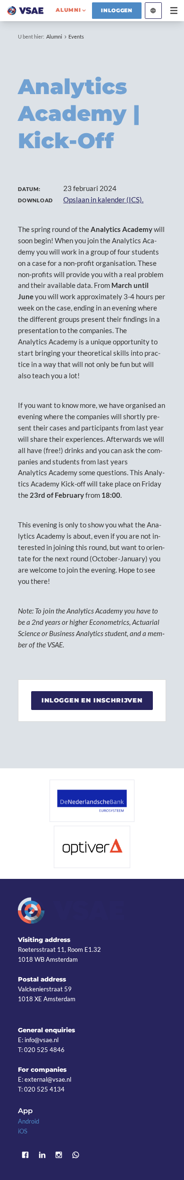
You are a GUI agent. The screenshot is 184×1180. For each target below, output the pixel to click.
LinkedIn (42, 1155)
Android (28, 1121)
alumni (68, 10)
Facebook (25, 1155)
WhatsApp (76, 1155)
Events (76, 36)
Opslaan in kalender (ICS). (103, 199)
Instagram (59, 1155)
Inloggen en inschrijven (92, 700)
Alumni (54, 36)
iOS (22, 1131)
